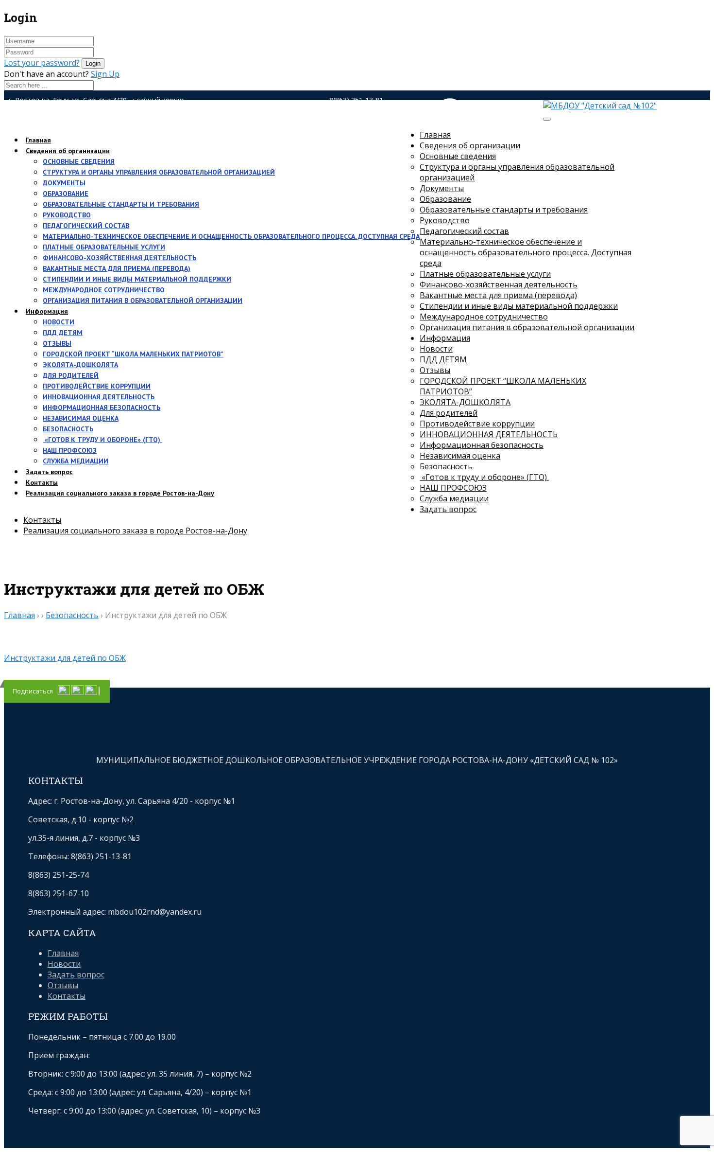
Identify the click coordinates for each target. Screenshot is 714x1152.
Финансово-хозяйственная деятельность (119, 257)
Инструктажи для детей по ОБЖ (65, 658)
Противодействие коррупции (97, 386)
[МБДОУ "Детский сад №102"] (600, 105)
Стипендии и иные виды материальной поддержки (137, 279)
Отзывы (57, 343)
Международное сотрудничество (104, 289)
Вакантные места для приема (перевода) (116, 268)
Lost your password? (42, 62)
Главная (435, 134)
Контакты (42, 519)
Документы (64, 182)
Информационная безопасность (101, 407)
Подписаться (33, 691)
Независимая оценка (81, 418)
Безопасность (68, 429)
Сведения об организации (68, 150)
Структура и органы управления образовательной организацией (159, 172)
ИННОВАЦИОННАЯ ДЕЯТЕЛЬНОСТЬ (98, 396)
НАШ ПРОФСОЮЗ (70, 450)
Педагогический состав (86, 225)
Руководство (67, 215)
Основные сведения (79, 161)
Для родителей (71, 375)
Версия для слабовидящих (471, 122)
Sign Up (105, 74)
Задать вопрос (448, 509)
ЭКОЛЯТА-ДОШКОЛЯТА (80, 364)
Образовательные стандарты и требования (121, 204)
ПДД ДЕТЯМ (63, 332)
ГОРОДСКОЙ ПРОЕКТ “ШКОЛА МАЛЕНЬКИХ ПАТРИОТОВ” (133, 354)
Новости (58, 322)
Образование (65, 193)
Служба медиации (75, 461)
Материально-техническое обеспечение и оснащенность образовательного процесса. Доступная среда (231, 236)
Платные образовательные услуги (104, 247)
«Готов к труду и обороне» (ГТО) (102, 439)
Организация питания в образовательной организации (142, 300)
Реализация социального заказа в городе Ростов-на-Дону (120, 493)
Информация (47, 311)
